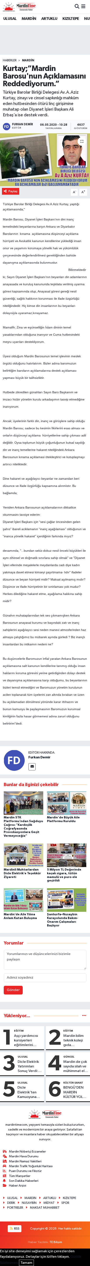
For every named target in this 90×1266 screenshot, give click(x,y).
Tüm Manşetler (19, 1176)
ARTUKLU (49, 19)
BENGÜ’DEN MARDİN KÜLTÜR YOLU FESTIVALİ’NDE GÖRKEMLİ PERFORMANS (75, 1092)
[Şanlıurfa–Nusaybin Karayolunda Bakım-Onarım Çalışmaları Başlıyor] (67, 900)
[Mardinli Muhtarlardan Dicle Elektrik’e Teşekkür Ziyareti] (23, 855)
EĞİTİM (19, 1030)
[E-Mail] (32, 766)
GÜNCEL (68, 1056)
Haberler (10, 60)
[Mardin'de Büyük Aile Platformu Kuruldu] (67, 803)
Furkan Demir (39, 757)
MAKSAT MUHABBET (45, 1207)
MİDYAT (49, 1202)
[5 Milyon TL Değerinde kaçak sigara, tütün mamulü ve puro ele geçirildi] (67, 855)
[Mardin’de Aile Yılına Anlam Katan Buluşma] (23, 900)
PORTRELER (15, 1207)
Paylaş (13, 191)
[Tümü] (84, 1016)
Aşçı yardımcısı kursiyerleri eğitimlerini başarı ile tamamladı (26, 1041)
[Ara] (77, 7)
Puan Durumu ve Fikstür (25, 1171)
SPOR (65, 1202)
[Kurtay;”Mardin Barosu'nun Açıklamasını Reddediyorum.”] (45, 159)
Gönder (13, 990)
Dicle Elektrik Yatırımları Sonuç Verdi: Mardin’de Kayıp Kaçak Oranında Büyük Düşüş (28, 1067)
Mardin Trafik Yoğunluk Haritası (31, 1166)
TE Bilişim (55, 1242)
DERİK (11, 1202)
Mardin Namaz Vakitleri (25, 1161)
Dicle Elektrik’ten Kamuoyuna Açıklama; (26, 1092)
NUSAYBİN (29, 1202)
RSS (16, 1228)
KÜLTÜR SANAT (73, 1082)
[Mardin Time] (19, 6)
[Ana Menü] (83, 7)
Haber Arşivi (17, 1185)
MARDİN (29, 19)
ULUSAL (9, 19)
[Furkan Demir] (14, 760)
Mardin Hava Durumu (23, 1156)
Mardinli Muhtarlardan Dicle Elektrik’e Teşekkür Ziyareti (22, 873)
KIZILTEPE (70, 19)
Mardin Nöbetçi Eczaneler (27, 1151)
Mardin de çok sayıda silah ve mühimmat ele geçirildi (75, 1067)
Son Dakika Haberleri (23, 1180)
